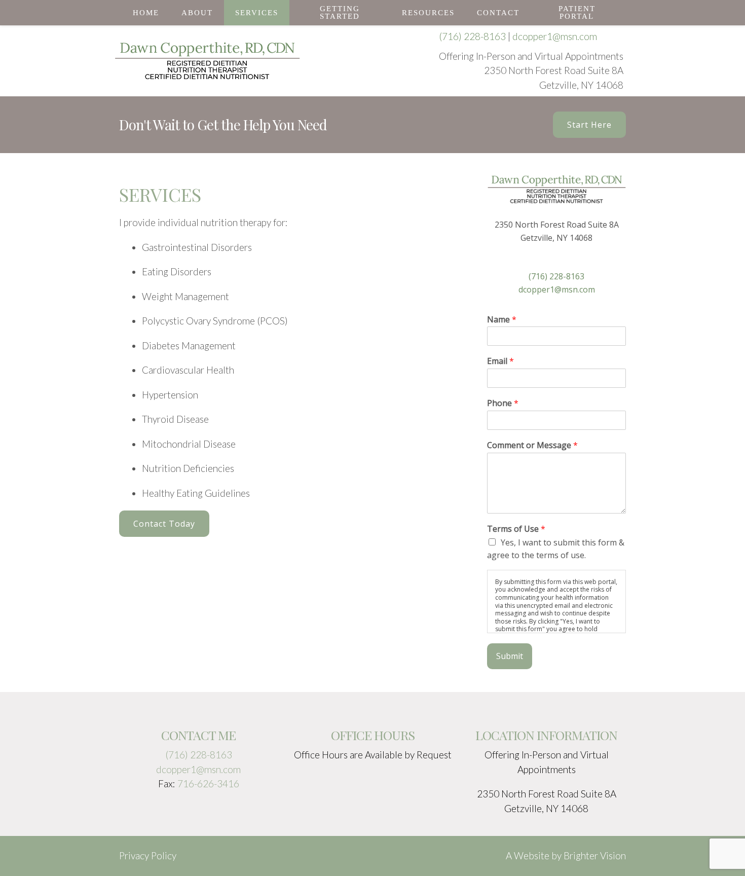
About (197, 13)
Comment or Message (532, 445)
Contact (498, 13)
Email (500, 361)
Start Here (589, 124)
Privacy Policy (147, 855)
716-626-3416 (208, 783)
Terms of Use (516, 529)
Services (256, 13)
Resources (428, 13)
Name (501, 319)
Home (146, 13)
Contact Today (164, 523)
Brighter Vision (595, 855)
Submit (509, 656)
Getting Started (340, 12)
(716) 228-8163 (472, 36)
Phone (502, 403)
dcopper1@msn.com (554, 36)
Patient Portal (576, 12)
